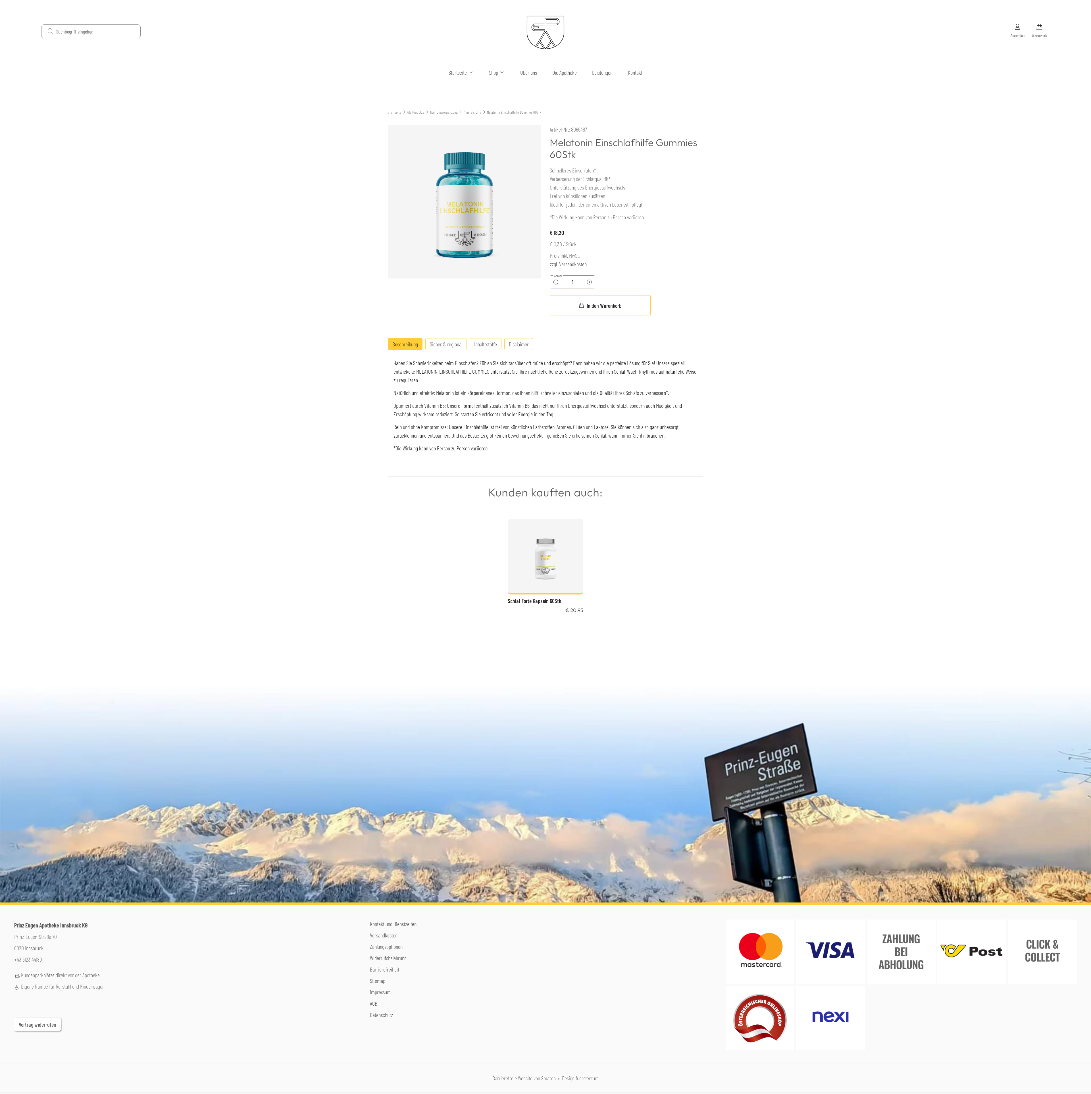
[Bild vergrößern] (464, 201)
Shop (494, 72)
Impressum (380, 992)
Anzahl (558, 276)
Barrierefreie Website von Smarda (524, 1078)
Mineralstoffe (472, 112)
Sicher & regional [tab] (446, 344)
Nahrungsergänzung (444, 112)
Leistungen (602, 72)
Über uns (528, 72)
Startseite (458, 72)
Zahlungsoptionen (386, 946)
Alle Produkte (415, 112)
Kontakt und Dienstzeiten (393, 923)
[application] (600, 305)
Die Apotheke (564, 72)
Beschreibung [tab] (405, 344)
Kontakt (635, 72)
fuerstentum (587, 1078)
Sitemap (377, 980)
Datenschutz (381, 1014)
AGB (373, 1003)
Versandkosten (383, 935)
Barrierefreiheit (384, 969)
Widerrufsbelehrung (388, 957)
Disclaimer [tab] (519, 344)
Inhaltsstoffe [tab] (485, 344)
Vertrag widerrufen (37, 1024)
